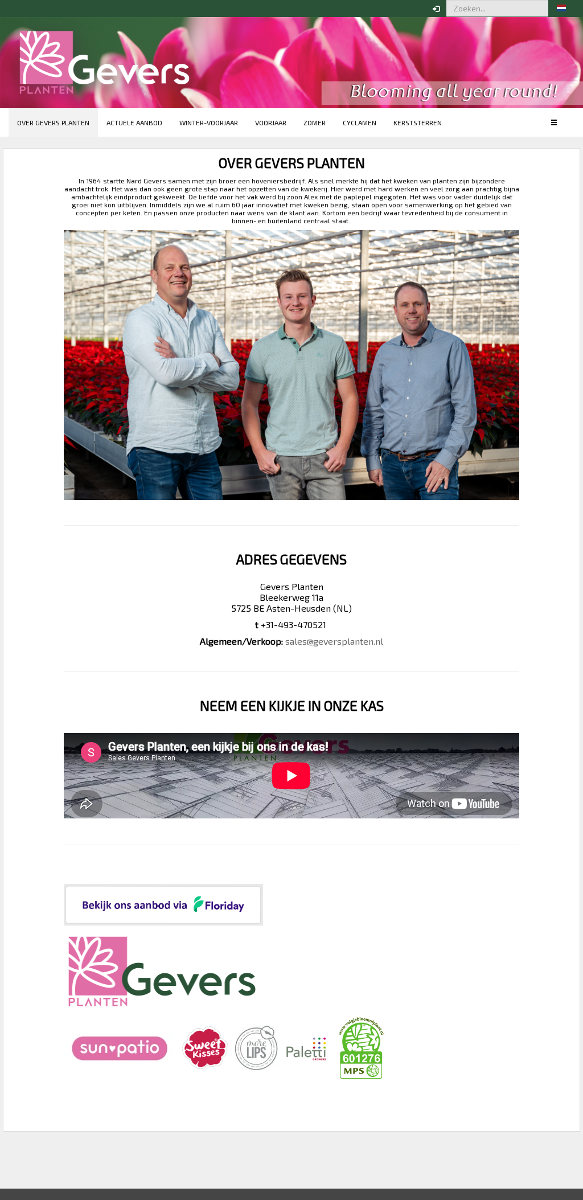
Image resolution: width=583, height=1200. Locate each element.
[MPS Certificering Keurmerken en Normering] (361, 1046)
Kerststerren (417, 122)
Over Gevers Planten (53, 122)
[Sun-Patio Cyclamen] (121, 1046)
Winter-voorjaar (208, 122)
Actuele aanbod (134, 122)
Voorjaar (270, 122)
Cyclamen (359, 122)
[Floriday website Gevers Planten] (163, 904)
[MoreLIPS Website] (256, 1046)
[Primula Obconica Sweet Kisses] (205, 1046)
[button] (561, 8)
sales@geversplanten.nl (334, 641)
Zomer (314, 122)
